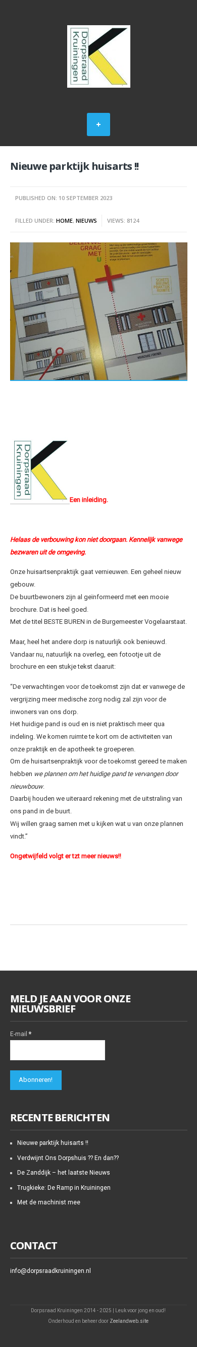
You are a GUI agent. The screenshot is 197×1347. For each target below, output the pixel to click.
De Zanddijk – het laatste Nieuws (63, 1172)
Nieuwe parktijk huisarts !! (52, 1142)
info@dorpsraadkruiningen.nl (50, 1270)
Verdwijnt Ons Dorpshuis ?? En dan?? (68, 1158)
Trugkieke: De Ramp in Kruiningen (64, 1187)
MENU (98, 124)
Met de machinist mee (48, 1202)
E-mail (20, 1034)
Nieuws (86, 220)
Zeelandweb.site (129, 1321)
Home (64, 220)
